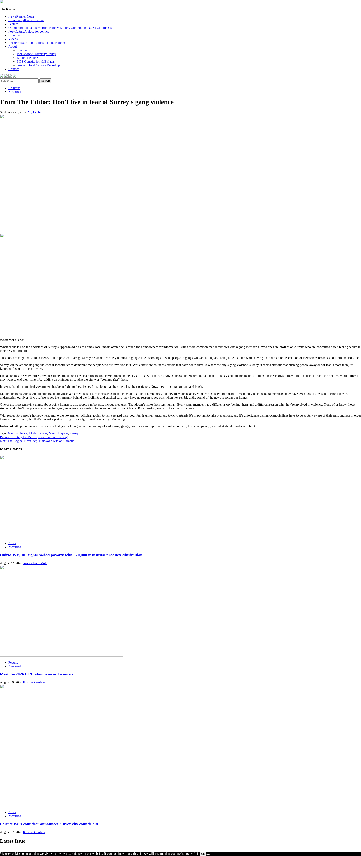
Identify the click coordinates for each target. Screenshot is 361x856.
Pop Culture (28, 31)
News (21, 16)
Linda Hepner (38, 433)
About (12, 46)
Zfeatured (14, 91)
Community (26, 20)
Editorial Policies (28, 57)
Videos (13, 39)
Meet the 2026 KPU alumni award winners (36, 674)
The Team (23, 50)
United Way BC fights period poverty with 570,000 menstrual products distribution (71, 555)
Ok (203, 853)
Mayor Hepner (58, 433)
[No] (208, 854)
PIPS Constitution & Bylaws (36, 61)
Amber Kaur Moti (35, 563)
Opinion (60, 27)
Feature (13, 24)
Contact (13, 69)
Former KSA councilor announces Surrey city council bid (49, 824)
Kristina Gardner (34, 682)
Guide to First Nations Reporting (38, 65)
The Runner (8, 9)
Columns (14, 35)
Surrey (74, 433)
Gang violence (17, 433)
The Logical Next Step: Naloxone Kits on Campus (37, 441)
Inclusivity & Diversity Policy (36, 54)
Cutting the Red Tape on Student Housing (34, 437)
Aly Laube (34, 112)
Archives (36, 42)
